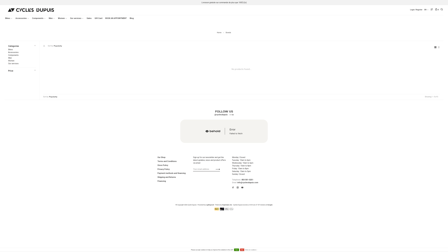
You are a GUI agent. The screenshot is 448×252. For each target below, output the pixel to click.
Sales (89, 18)
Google (270, 205)
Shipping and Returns (167, 177)
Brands (228, 32)
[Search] (442, 10)
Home (219, 32)
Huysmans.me (227, 205)
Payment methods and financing (172, 173)
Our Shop (161, 157)
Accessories (21, 18)
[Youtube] (242, 188)
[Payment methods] (217, 210)
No (242, 250)
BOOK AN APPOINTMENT (116, 18)
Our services (75, 18)
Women (61, 18)
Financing (162, 181)
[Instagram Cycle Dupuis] (238, 188)
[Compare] (432, 10)
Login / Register (416, 10)
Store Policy (163, 165)
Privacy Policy (164, 169)
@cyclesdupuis (221, 115)
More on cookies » (251, 250)
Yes (236, 250)
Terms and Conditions (167, 161)
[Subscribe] (217, 169)
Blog (132, 18)
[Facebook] (233, 188)
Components (37, 18)
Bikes (7, 18)
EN (425, 10)
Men (51, 18)
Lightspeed (210, 205)
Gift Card (98, 18)
